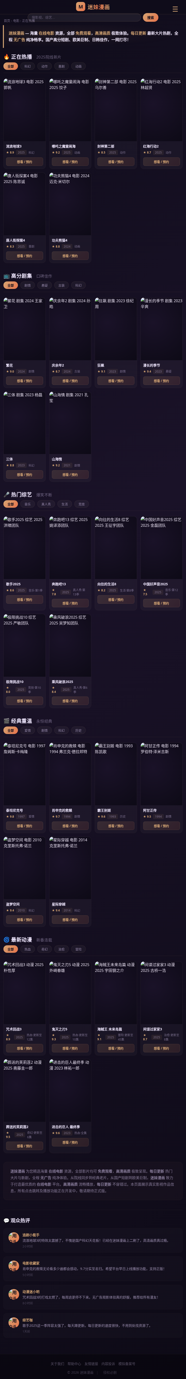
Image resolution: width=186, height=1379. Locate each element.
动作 (44, 66)
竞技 (81, 504)
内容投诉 (108, 1363)
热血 (27, 949)
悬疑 (44, 285)
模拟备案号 (126, 1363)
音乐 (27, 504)
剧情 (27, 285)
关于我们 (57, 1363)
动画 (78, 66)
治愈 (61, 949)
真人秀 (46, 504)
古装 (61, 285)
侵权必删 (110, 1372)
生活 (65, 504)
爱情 (27, 730)
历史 (78, 730)
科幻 (27, 66)
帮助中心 (74, 1363)
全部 (11, 66)
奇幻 (44, 949)
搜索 (150, 17)
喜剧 (61, 66)
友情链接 (91, 1363)
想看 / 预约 (24, 162)
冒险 (78, 949)
